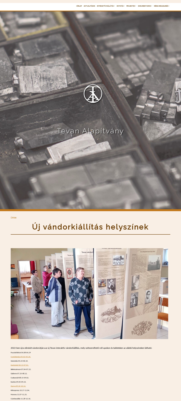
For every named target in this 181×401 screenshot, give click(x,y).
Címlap (79, 6)
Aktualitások (89, 6)
